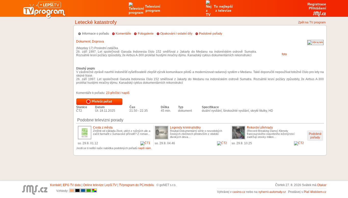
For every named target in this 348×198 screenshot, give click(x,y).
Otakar (321, 185)
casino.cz (238, 192)
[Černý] (77, 191)
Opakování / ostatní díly (176, 33)
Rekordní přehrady (260, 127)
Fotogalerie (146, 33)
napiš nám (144, 148)
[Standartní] (72, 191)
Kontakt (55, 185)
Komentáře (123, 33)
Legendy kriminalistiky (185, 127)
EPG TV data (72, 185)
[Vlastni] (94, 191)
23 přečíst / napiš (117, 93)
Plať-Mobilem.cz (315, 192)
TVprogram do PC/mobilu (136, 185)
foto (284, 54)
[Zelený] (88, 191)
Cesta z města (103, 127)
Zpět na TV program (312, 22)
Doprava (98, 41)
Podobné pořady (210, 33)
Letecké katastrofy (96, 22)
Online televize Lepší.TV (100, 185)
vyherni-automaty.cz (272, 192)
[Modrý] (83, 191)
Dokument (83, 41)
